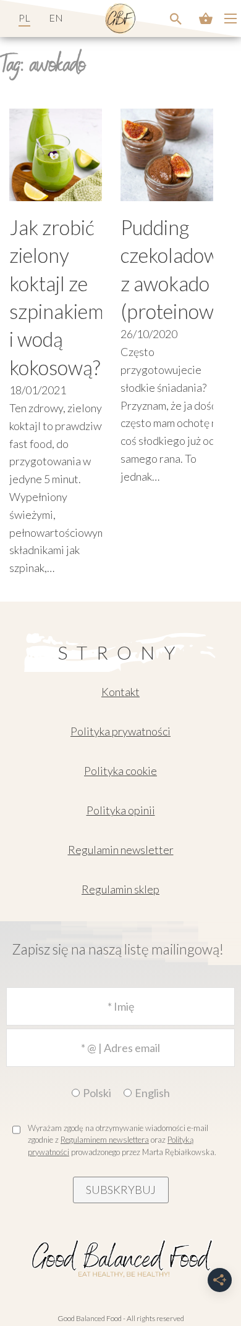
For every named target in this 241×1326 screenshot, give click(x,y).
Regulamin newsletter (121, 849)
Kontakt (120, 691)
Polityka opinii (121, 810)
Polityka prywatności (120, 731)
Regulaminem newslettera (105, 1140)
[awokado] (176, 18)
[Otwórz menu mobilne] (230, 18)
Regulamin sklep (120, 889)
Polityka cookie (120, 770)
